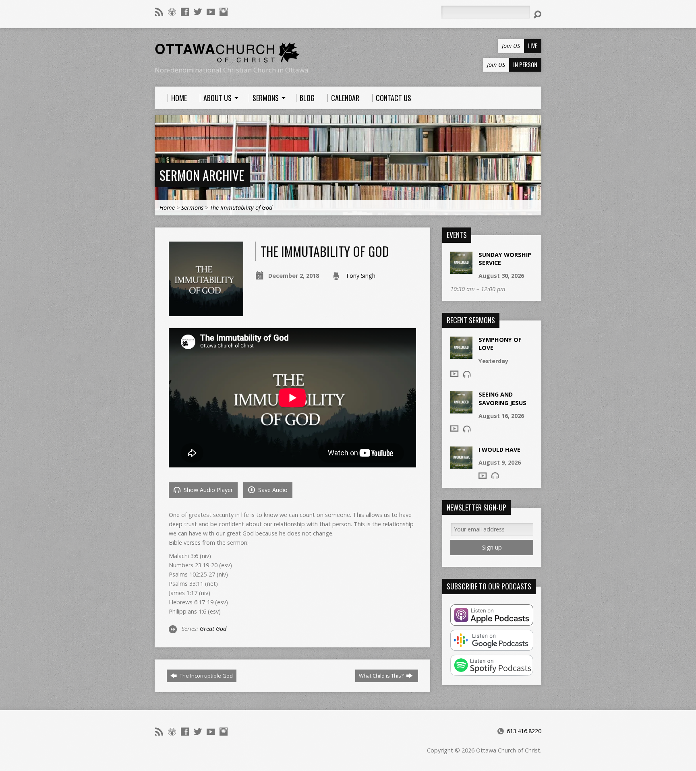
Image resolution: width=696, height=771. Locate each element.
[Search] (537, 14)
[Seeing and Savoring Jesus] (461, 409)
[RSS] (159, 12)
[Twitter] (198, 12)
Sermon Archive (202, 174)
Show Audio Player (207, 490)
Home (167, 207)
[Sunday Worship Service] (461, 269)
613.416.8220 (524, 731)
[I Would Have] (461, 464)
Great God (213, 629)
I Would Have (499, 449)
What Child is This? (382, 675)
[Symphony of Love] (461, 354)
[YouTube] (211, 12)
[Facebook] (185, 12)
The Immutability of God (241, 207)
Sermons (192, 207)
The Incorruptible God (205, 675)
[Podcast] (172, 12)
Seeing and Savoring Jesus (502, 398)
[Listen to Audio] (466, 374)
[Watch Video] (454, 374)
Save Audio (272, 490)
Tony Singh (360, 275)
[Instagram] (224, 12)
